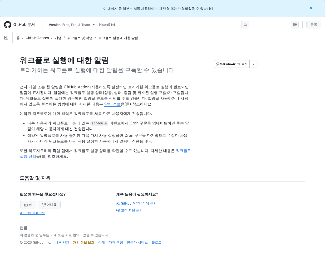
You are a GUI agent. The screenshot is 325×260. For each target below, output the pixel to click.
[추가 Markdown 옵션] (253, 64)
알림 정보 (112, 104)
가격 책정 (116, 242)
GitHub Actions (37, 38)
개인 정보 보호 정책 (32, 213)
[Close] (311, 7)
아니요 (52, 204)
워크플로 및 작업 (80, 38)
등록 (313, 24)
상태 (101, 242)
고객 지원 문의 (132, 210)
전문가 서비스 (137, 242)
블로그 (157, 242)
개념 (58, 38)
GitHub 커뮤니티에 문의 (139, 203)
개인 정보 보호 (83, 242)
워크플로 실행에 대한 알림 (118, 38)
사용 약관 (62, 242)
